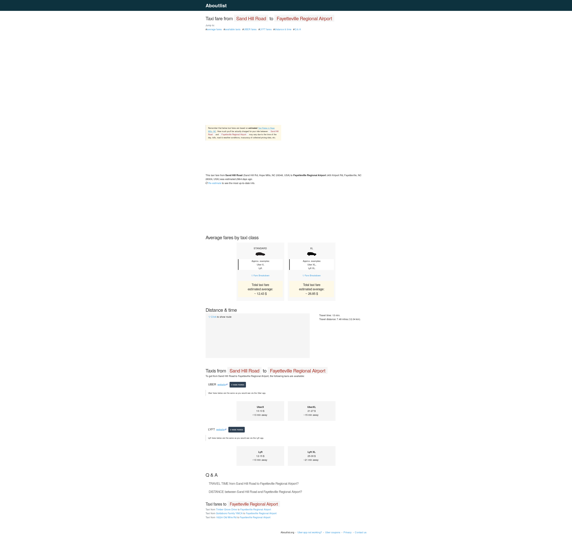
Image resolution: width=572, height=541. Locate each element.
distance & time (283, 29)
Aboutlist (216, 5)
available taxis (232, 29)
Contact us (360, 532)
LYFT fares (266, 29)
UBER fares (250, 29)
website (221, 384)
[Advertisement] (286, 52)
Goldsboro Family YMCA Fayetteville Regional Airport (241, 513)
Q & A (298, 29)
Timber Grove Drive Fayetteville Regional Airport (238, 509)
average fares (214, 29)
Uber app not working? (309, 532)
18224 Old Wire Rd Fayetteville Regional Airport (238, 517)
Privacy (347, 532)
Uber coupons (332, 532)
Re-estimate (214, 183)
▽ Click (212, 316)
